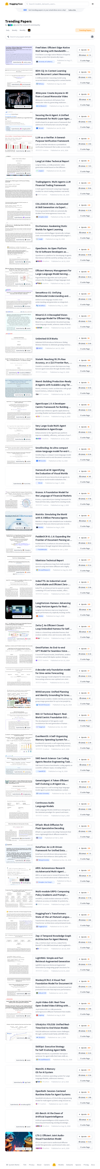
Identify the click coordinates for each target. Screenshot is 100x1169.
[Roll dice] (92, 36)
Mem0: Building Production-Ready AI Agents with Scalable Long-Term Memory (53, 383)
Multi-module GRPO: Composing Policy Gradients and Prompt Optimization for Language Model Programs (53, 893)
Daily (8, 30)
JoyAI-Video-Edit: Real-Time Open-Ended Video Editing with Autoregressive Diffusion (51, 1004)
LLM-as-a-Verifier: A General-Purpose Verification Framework (52, 139)
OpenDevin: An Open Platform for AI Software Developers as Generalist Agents (51, 250)
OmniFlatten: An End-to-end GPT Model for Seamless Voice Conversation (51, 649)
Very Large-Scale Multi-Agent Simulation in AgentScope (50, 427)
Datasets (69, 1165)
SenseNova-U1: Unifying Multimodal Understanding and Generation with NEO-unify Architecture (51, 294)
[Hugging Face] (54, 1164)
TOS (24, 1165)
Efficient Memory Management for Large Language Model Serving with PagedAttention (53, 272)
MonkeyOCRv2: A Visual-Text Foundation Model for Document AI (53, 981)
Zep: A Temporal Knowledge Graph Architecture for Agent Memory (53, 937)
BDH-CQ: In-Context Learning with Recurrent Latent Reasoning (52, 72)
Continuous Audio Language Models (44, 804)
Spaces (78, 1165)
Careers (47, 1165)
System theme (14, 1165)
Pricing (86, 1165)
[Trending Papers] (29, 30)
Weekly (14, 30)
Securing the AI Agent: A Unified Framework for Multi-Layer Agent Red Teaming (52, 117)
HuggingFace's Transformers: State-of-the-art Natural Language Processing (53, 915)
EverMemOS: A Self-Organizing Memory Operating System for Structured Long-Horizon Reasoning (51, 738)
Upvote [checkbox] (85, 50)
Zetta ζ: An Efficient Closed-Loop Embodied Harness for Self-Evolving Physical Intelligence (52, 627)
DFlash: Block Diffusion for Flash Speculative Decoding (49, 826)
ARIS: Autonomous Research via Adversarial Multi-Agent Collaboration (50, 869)
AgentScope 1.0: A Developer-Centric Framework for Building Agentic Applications (51, 405)
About (39, 1165)
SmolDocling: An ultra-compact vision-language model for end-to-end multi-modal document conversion (53, 449)
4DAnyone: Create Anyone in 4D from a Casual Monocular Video (51, 94)
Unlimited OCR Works (46, 338)
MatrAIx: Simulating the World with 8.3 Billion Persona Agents (51, 516)
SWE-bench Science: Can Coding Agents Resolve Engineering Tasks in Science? (53, 760)
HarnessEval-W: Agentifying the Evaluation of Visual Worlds (51, 471)
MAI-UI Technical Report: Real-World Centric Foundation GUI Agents (51, 715)
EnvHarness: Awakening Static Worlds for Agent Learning (51, 227)
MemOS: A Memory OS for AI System (45, 1070)
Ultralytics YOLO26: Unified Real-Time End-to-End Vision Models (52, 1026)
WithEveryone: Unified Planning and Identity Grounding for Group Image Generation (52, 693)
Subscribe (72, 10)
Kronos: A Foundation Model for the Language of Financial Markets (53, 494)
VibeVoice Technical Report (49, 560)
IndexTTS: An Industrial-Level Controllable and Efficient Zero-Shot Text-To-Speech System (51, 582)
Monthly (22, 30)
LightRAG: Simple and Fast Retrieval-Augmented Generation (52, 959)
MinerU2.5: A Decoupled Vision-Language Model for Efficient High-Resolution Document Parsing (53, 316)
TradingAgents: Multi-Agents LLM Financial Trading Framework (53, 183)
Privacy (31, 1165)
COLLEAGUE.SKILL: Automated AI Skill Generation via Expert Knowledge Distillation (51, 205)
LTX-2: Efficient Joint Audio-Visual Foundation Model (49, 1137)
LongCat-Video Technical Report (52, 161)
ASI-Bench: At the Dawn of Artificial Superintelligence (49, 1115)
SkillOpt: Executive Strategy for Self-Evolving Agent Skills (50, 1048)
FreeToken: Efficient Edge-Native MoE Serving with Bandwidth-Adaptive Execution (52, 49)
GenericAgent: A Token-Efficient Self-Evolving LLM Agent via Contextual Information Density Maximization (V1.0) (52, 782)
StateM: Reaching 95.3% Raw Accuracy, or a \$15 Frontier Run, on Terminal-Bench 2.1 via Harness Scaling (53, 361)
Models (61, 1165)
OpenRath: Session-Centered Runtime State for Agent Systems (52, 1092)
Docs (93, 1165)
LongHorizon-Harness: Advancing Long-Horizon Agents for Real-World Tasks (53, 604)
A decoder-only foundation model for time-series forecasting (52, 671)
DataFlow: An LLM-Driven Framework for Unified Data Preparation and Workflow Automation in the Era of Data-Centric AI (51, 848)
